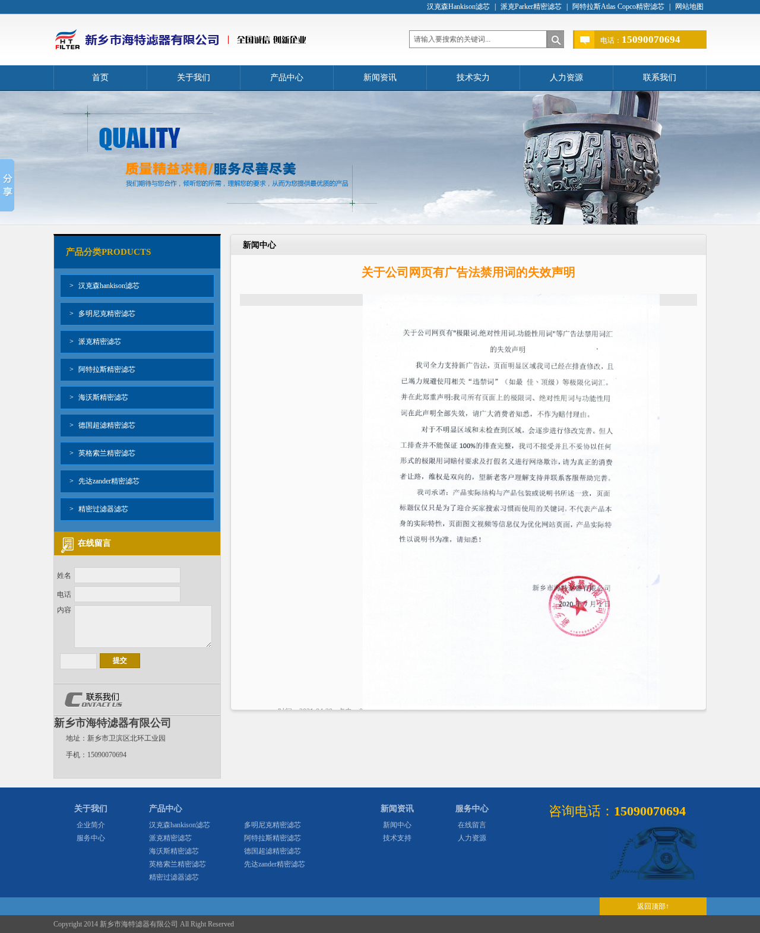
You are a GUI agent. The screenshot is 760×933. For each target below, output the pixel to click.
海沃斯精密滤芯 (98, 397)
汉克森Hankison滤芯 (458, 6)
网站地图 (689, 6)
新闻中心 (397, 825)
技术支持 (397, 838)
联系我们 (659, 77)
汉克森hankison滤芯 (104, 286)
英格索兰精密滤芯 (102, 453)
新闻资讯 (380, 77)
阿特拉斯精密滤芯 (102, 369)
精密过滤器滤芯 (98, 509)
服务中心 (91, 838)
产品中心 (286, 77)
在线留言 (472, 825)
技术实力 (473, 77)
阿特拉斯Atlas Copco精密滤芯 (618, 6)
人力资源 (566, 77)
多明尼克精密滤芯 (102, 313)
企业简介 (91, 825)
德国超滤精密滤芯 (102, 425)
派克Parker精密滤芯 (531, 6)
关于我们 (193, 77)
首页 (100, 77)
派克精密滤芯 (95, 341)
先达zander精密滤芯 (104, 481)
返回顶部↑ (653, 906)
